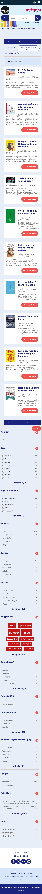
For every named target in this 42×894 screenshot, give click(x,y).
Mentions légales (16, 887)
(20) (18, 654)
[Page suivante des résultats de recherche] (36, 41)
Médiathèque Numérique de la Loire (16, 877)
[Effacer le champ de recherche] (32, 18)
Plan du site (21, 890)
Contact (4, 887)
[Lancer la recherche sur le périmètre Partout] (38, 18)
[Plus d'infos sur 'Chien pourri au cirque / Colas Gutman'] (10, 250)
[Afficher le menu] (38, 2)
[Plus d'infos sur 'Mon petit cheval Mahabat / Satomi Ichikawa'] (10, 145)
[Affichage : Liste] (18, 41)
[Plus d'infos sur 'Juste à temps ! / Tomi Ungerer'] (10, 180)
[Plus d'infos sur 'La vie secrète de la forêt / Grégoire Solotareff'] (10, 356)
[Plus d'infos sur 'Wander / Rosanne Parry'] (10, 321)
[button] (2, 2)
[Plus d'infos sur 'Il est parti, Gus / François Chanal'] (10, 287)
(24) (18, 732)
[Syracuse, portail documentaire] (5, 10)
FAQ (9, 887)
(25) (18, 609)
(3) (19, 516)
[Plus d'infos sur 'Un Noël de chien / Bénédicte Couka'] (10, 216)
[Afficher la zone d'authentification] (35, 2)
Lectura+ (21, 880)
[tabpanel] (21, 440)
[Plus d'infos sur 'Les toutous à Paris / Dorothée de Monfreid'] (10, 108)
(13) (18, 813)
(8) (19, 688)
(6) (19, 483)
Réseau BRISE (33, 877)
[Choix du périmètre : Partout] (5, 18)
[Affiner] (27, 41)
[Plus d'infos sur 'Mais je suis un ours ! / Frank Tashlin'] (10, 393)
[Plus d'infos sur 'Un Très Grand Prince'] (10, 72)
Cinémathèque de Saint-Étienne (21, 874)
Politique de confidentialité (31, 887)
